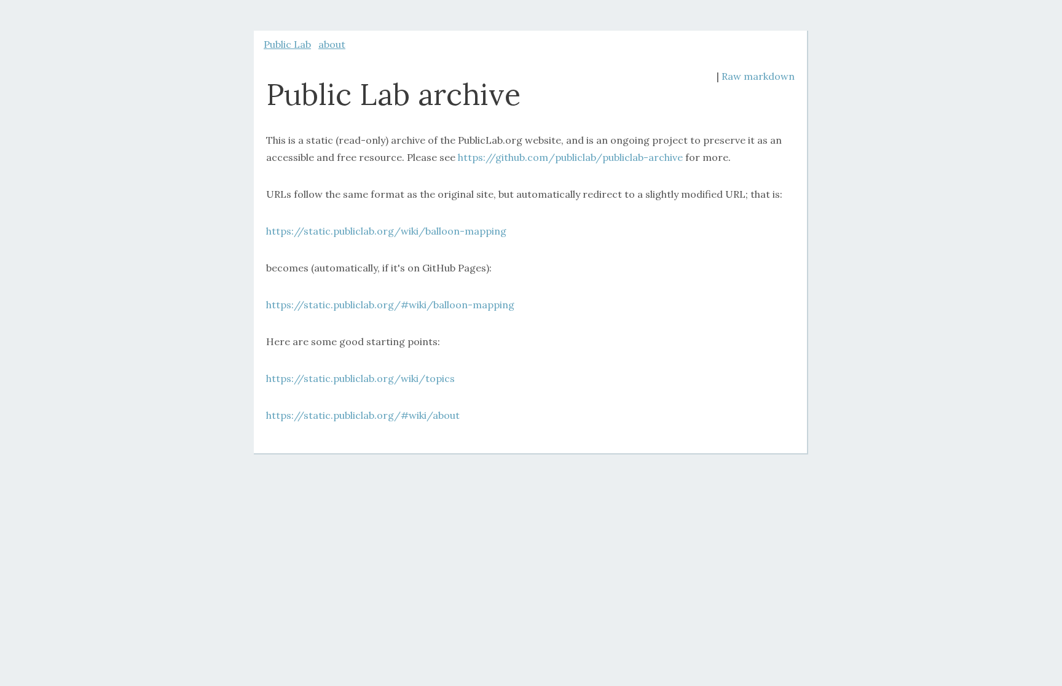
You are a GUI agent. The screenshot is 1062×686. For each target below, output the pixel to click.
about (331, 44)
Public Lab (287, 44)
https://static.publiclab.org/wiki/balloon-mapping (386, 231)
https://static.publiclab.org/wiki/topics (360, 378)
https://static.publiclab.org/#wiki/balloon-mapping (390, 304)
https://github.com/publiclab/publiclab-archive (570, 157)
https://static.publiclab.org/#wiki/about (363, 415)
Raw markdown (758, 76)
